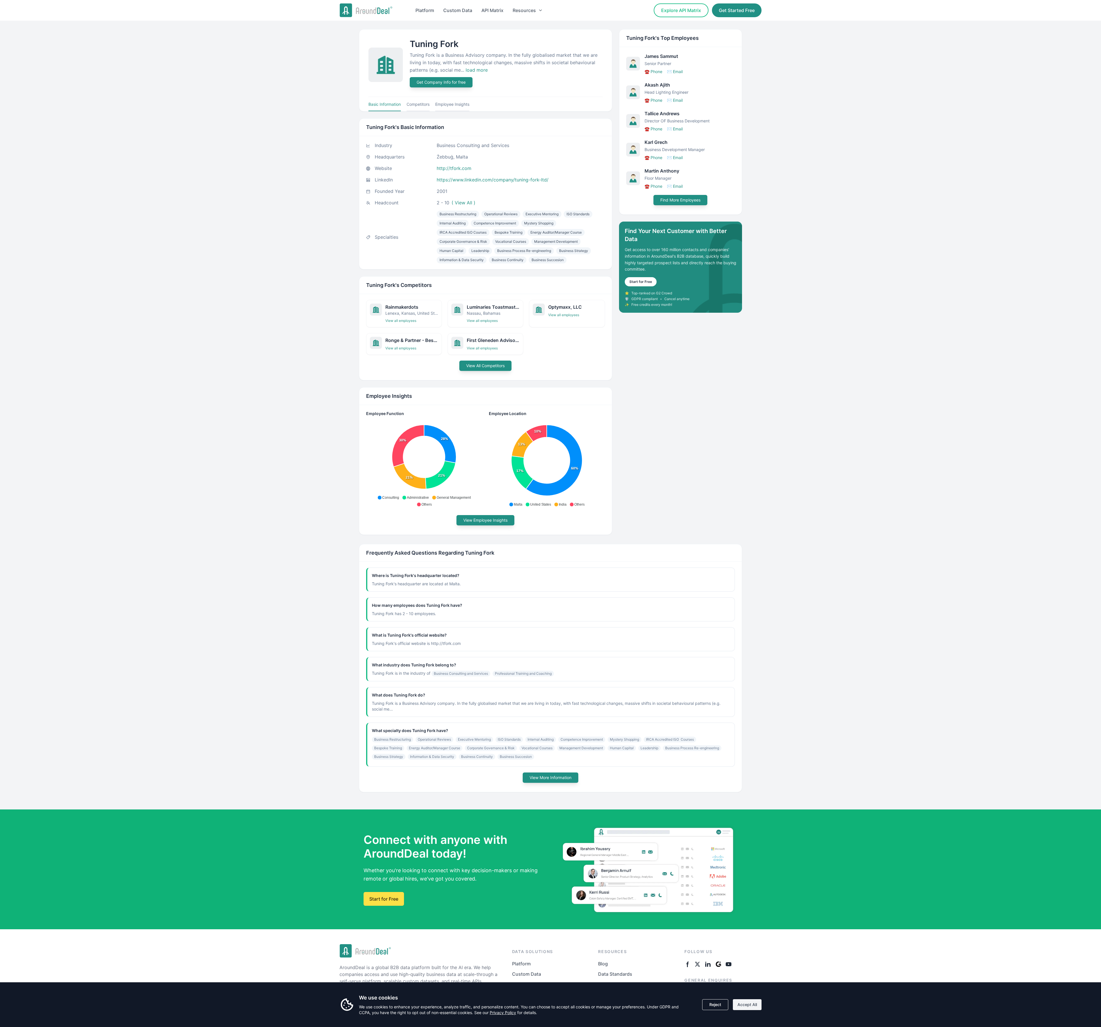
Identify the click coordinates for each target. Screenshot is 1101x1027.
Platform (424, 10)
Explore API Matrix (681, 10)
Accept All (747, 1004)
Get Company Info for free (441, 82)
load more (477, 70)
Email (675, 71)
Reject (715, 1004)
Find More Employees (680, 199)
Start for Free (640, 281)
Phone (653, 71)
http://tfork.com (454, 168)
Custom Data (457, 10)
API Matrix (492, 10)
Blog (603, 964)
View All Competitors (485, 365)
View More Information (550, 777)
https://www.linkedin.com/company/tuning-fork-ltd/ (492, 180)
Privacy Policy (503, 1012)
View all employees (400, 320)
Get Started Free (737, 10)
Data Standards (615, 974)
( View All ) (463, 203)
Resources (524, 10)
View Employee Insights (485, 520)
